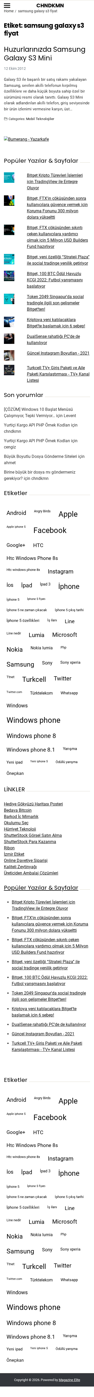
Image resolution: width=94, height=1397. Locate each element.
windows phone (33, 720)
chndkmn (12, 431)
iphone (68, 586)
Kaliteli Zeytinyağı (20, 866)
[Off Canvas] (7, 5)
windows (17, 706)
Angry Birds (42, 511)
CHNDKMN (50, 5)
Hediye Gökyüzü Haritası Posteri (33, 804)
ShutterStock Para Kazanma (30, 841)
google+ (16, 545)
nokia (15, 649)
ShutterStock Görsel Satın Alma (33, 835)
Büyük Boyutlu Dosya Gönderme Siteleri (40, 456)
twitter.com (14, 692)
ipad (26, 585)
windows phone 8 (31, 736)
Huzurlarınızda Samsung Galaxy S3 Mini (44, 53)
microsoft (64, 635)
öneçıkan (15, 773)
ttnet (10, 677)
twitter (62, 678)
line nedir (14, 633)
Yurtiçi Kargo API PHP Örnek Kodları (37, 425)
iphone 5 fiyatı (36, 599)
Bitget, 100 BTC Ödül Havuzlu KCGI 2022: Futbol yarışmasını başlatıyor (55, 280)
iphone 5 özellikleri (23, 620)
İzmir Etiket (14, 854)
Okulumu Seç (16, 822)
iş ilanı (52, 620)
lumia (36, 635)
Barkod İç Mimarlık (21, 816)
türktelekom (41, 693)
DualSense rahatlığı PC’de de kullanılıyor (49, 1024)
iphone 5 (13, 599)
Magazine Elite (69, 1380)
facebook (50, 530)
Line (70, 621)
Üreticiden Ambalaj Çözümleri (31, 873)
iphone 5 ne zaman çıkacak (27, 610)
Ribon (9, 847)
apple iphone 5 (16, 527)
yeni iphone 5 (39, 761)
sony (47, 663)
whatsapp (69, 693)
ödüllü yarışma (67, 762)
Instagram (60, 571)
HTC (38, 545)
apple (68, 514)
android (16, 512)
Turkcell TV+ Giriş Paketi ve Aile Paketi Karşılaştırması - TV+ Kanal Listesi (58, 374)
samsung (20, 664)
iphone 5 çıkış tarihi (69, 610)
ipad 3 (45, 584)
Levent (70, 415)
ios (10, 585)
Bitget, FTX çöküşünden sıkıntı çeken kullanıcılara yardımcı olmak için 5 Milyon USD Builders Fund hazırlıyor (50, 946)
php (63, 647)
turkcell (34, 679)
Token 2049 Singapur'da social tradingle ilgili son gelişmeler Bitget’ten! (55, 303)
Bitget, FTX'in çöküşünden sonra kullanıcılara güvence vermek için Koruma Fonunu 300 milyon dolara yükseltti (50, 924)
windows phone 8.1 (31, 750)
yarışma (70, 748)
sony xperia (70, 662)
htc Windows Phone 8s (32, 558)
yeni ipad (14, 762)
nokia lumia (42, 647)
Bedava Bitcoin (18, 810)
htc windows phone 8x (23, 570)
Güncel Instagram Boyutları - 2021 (58, 353)
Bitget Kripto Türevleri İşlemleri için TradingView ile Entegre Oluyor (55, 181)
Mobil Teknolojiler (40, 119)
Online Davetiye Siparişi (26, 860)
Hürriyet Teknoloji (20, 829)
